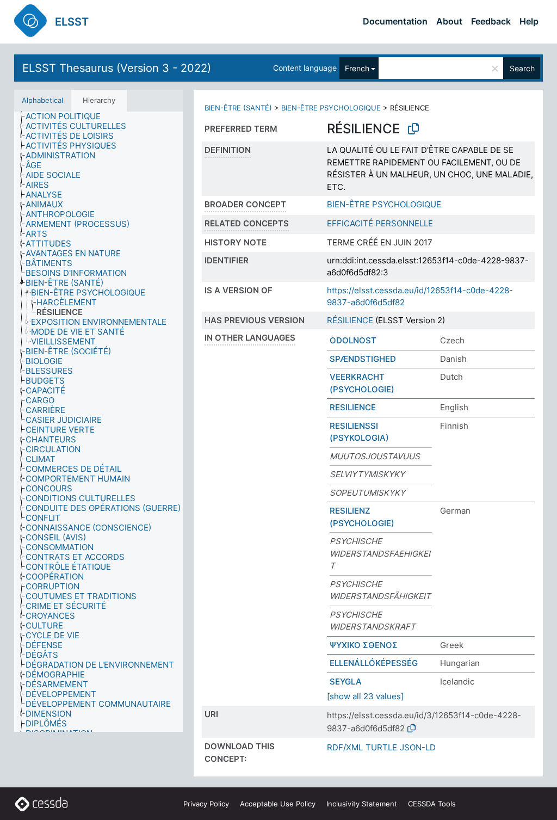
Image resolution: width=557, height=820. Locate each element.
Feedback (491, 21)
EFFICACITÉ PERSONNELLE (380, 223)
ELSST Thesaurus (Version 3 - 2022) (116, 68)
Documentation (395, 21)
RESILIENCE (353, 407)
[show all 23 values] (365, 696)
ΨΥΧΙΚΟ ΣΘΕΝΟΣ (364, 645)
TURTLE (381, 747)
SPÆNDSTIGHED (363, 359)
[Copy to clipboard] (413, 129)
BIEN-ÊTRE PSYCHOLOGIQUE (331, 107)
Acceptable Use (277, 803)
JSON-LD (418, 747)
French (357, 68)
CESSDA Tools (432, 803)
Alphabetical (42, 100)
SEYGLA (346, 681)
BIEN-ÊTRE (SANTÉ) (238, 107)
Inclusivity (361, 803)
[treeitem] (67, 116)
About (449, 21)
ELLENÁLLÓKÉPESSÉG (374, 663)
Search (522, 68)
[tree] (98, 422)
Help (529, 21)
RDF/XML (345, 747)
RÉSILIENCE (350, 320)
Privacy (206, 803)
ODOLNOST (353, 340)
